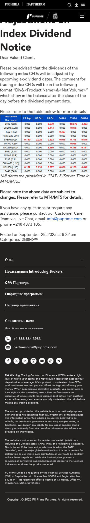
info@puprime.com (64, 218)
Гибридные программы (23, 294)
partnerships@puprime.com (35, 347)
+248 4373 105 (26, 224)
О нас (9, 260)
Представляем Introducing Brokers (33, 271)
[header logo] (42, 15)
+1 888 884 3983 (27, 339)
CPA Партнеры (17, 283)
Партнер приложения (22, 305)
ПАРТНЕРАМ (35, 4)
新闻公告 (30, 239)
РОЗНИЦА (12, 4)
